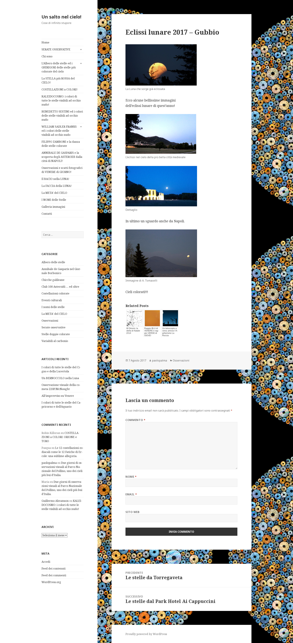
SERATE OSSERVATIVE (56, 49)
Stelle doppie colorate (56, 334)
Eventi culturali (52, 300)
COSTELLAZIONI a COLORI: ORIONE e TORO (60, 437)
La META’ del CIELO (54, 193)
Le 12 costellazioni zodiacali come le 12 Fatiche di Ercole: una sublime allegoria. (62, 452)
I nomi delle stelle (53, 307)
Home (45, 42)
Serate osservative (53, 327)
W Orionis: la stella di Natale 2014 (133, 330)
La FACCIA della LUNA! (57, 186)
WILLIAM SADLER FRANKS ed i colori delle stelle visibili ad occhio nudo (59, 131)
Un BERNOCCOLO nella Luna (60, 378)
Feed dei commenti (54, 575)
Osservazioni (50, 320)
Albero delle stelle (53, 262)
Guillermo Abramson (55, 501)
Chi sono (47, 56)
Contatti (47, 214)
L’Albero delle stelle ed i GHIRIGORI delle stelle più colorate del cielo (59, 67)
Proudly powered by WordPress (146, 634)
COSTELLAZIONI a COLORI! (59, 89)
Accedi (46, 562)
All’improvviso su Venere (58, 396)
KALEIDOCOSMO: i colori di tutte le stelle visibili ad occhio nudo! (61, 100)
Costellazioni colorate (55, 293)
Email (131, 494)
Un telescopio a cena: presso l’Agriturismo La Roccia (170, 332)
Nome (131, 477)
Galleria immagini (53, 207)
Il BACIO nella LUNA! (55, 179)
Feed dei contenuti (53, 568)
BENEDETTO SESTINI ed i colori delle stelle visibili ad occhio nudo (62, 116)
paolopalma (49, 463)
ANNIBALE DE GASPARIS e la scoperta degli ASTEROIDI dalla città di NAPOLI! (62, 157)
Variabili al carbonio (55, 341)
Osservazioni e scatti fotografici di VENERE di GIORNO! (62, 170)
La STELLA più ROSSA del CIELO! (58, 80)
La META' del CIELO (54, 314)
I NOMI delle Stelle (54, 200)
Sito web (132, 512)
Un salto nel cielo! (61, 17)
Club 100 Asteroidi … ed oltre (60, 286)
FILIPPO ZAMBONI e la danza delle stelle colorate (61, 144)
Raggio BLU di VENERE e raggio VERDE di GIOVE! (151, 332)
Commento (135, 420)
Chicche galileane (53, 280)
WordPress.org (51, 582)
